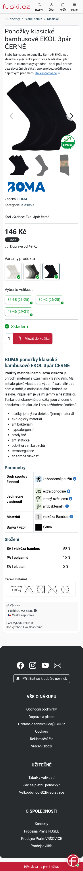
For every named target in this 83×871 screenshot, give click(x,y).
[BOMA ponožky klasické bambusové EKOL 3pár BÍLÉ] (13, 271)
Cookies (41, 731)
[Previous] (12, 116)
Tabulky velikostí (41, 777)
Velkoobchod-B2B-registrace (41, 792)
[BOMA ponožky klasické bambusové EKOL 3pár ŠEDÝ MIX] (32, 271)
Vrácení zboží (41, 746)
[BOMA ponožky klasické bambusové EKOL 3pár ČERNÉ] (51, 271)
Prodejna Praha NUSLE (41, 831)
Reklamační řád (41, 739)
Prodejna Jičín (41, 846)
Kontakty (41, 824)
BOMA (22, 199)
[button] (51, 6)
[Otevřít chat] (73, 861)
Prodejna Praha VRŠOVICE (41, 839)
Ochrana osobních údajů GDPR (41, 724)
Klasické (28, 205)
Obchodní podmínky (41, 709)
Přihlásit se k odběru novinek (44, 678)
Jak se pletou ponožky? (41, 785)
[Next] (71, 116)
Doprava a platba (41, 717)
